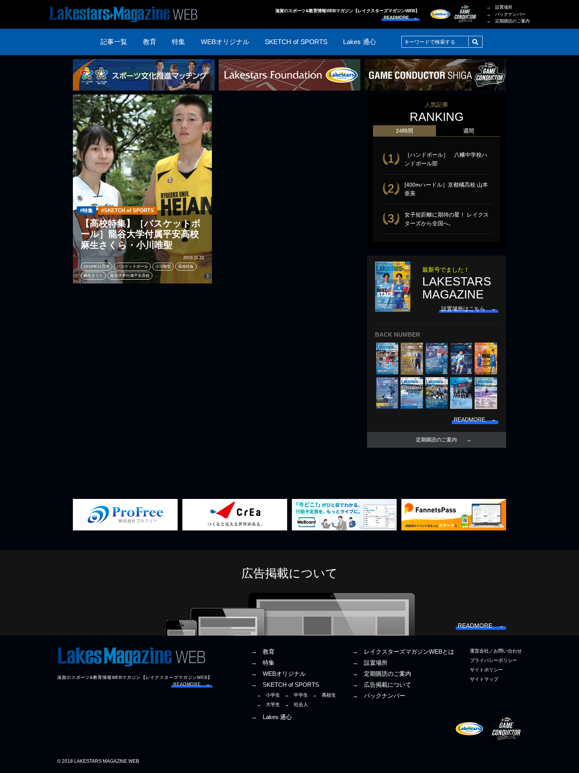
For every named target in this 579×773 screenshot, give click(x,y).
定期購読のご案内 (436, 440)
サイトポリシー (486, 670)
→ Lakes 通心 (271, 717)
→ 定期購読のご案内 (508, 21)
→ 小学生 (268, 695)
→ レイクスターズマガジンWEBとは (403, 652)
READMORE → (401, 17)
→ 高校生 (324, 695)
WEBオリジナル (225, 42)
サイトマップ (484, 679)
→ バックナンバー (505, 14)
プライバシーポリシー (493, 660)
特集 (178, 42)
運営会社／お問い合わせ (496, 651)
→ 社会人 (296, 704)
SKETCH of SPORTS (296, 42)
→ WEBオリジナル (278, 674)
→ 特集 (263, 663)
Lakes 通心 (359, 42)
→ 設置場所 (499, 7)
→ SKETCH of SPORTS (285, 685)
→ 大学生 (268, 704)
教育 (149, 42)
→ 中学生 (296, 695)
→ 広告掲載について (381, 685)
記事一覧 (113, 42)
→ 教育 (263, 652)
